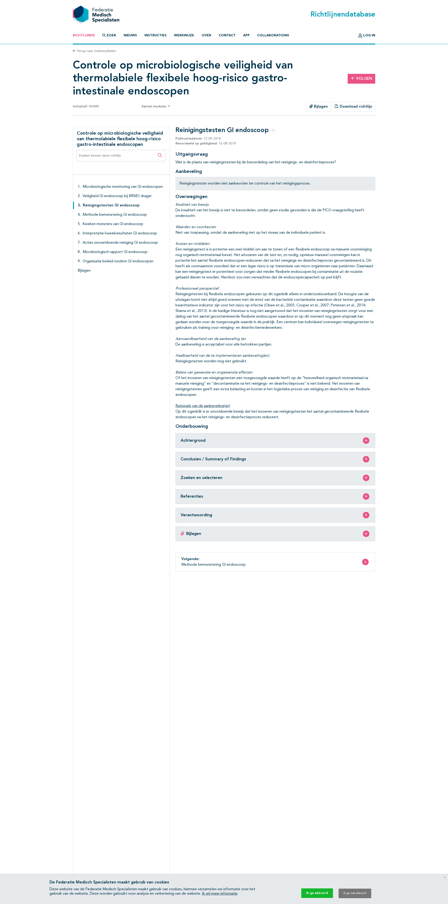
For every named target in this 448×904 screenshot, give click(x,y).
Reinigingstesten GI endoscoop (111, 205)
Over (206, 35)
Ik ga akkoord (317, 893)
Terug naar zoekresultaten (96, 51)
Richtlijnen (84, 35)
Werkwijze (184, 35)
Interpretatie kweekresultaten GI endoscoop (120, 233)
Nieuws (130, 35)
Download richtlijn (355, 107)
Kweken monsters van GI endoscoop (113, 224)
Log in (368, 35)
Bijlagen (320, 107)
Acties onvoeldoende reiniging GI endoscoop (120, 243)
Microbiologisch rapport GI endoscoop (115, 252)
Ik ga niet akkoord (354, 893)
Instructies (155, 35)
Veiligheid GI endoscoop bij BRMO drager (117, 196)
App (246, 35)
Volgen (364, 79)
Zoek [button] (111, 35)
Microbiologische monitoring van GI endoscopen (123, 187)
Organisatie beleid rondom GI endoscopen (118, 261)
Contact (227, 35)
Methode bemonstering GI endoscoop (115, 215)
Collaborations (273, 35)
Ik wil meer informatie (220, 894)
